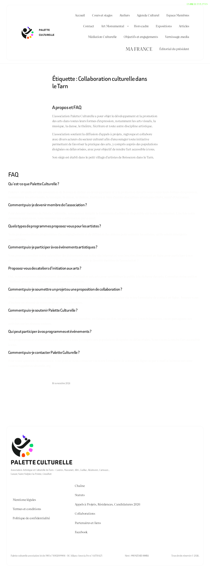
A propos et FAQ (67, 107)
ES (206, 4)
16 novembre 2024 (61, 383)
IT (198, 4)
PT (203, 4)
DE (194, 4)
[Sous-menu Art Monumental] (128, 26)
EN (188, 4)
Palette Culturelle (42, 462)
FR (191, 4)
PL (200, 4)
